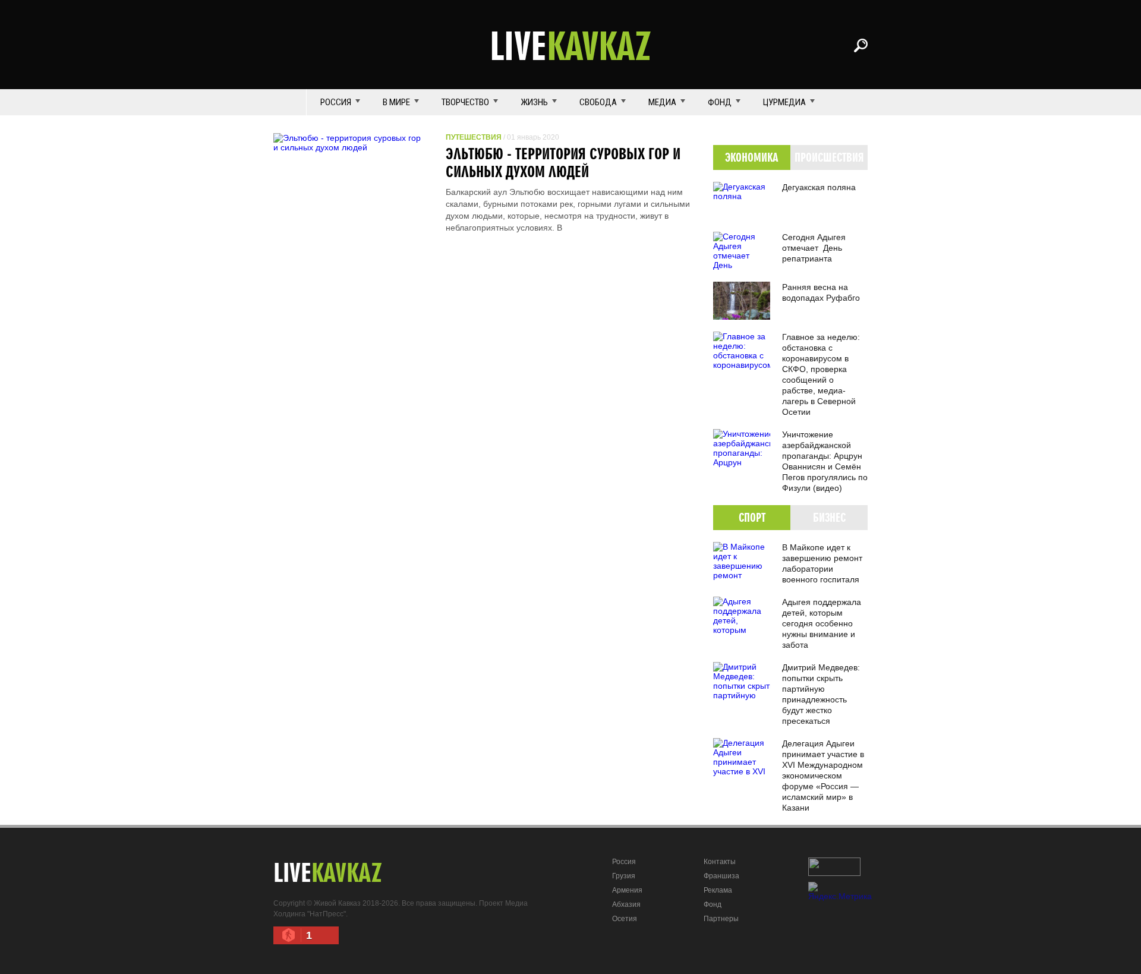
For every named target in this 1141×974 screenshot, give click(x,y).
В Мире (396, 102)
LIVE (570, 45)
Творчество (465, 102)
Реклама (718, 890)
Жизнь (534, 102)
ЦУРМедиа (784, 102)
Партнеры (721, 919)
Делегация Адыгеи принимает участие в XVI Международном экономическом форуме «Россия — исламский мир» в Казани (823, 775)
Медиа (662, 102)
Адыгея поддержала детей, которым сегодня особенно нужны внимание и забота (821, 623)
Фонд (720, 102)
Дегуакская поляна (819, 187)
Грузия (623, 876)
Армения (627, 890)
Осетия (624, 919)
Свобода (598, 102)
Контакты (720, 862)
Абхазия (626, 904)
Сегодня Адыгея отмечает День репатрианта (814, 247)
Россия (335, 102)
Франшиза (721, 876)
